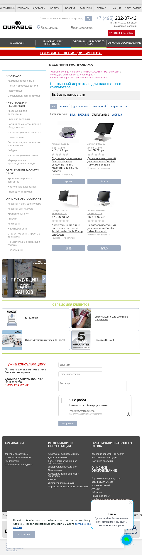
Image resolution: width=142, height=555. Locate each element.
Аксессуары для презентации (17, 112)
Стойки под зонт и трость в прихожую (111, 499)
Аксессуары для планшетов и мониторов (63, 475)
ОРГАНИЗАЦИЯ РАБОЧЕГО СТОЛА (88, 42)
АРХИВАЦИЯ (17, 42)
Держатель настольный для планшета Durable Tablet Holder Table (101, 161)
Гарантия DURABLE (105, 340)
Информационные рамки (23, 155)
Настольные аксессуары (22, 186)
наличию (117, 114)
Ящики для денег (18, 228)
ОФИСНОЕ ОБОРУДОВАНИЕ (124, 42)
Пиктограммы (16, 137)
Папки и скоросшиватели (23, 85)
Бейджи (12, 150)
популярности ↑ (100, 114)
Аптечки (12, 218)
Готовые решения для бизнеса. (71, 53)
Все (53, 106)
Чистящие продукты (20, 191)
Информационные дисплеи (24, 132)
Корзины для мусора (20, 208)
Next (44, 279)
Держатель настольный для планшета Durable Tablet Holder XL (101, 228)
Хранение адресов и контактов (108, 454)
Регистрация (85, 27)
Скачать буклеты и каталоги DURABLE (45, 340)
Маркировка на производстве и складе (21, 162)
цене (72, 114)
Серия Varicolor (119, 106)
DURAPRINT (31, 318)
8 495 (17, 385)
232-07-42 (116, 18)
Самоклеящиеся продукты (24, 95)
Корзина (118, 33)
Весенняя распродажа (71, 65)
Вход (74, 27)
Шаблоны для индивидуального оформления (111, 318)
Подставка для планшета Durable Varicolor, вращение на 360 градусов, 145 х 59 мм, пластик (67, 164)
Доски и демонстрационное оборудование (24, 125)
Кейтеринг (14, 223)
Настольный (99, 106)
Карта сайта (11, 550)
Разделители (15, 90)
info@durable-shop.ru (125, 26)
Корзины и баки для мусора (24, 203)
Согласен (24, 534)
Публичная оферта (14, 548)
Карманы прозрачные (21, 80)
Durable (64, 106)
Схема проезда (49, 27)
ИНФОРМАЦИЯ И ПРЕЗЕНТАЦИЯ (53, 42)
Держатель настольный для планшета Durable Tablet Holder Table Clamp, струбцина (67, 229)
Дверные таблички (19, 118)
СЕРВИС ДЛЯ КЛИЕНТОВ (71, 304)
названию (83, 114)
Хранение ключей (18, 213)
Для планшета (81, 106)
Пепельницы (15, 249)
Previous (4, 279)
